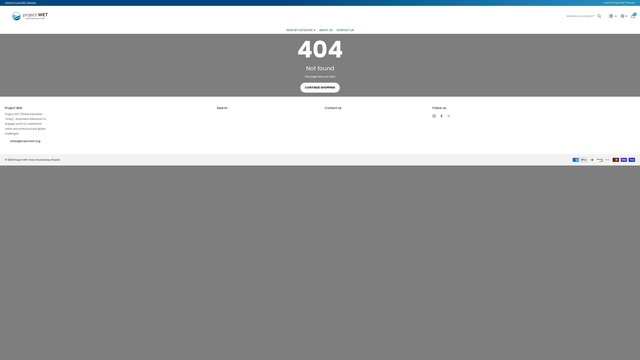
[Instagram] (434, 116)
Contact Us (345, 30)
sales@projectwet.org (25, 141)
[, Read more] (613, 16)
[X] (448, 116)
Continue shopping (320, 88)
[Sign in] (624, 16)
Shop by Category (299, 30)
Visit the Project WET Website (20, 2)
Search (222, 108)
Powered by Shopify (48, 160)
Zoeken (599, 16)
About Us (325, 30)
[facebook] (441, 116)
